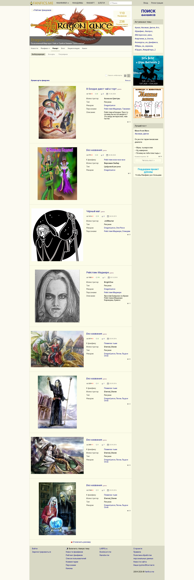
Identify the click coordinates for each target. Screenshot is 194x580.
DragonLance (109, 105)
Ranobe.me (104, 555)
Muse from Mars (142, 131)
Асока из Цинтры (112, 98)
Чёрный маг (93, 211)
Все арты (51, 54)
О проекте (137, 549)
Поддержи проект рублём (148, 170)
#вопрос (149, 31)
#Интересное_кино (143, 35)
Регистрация (157, 3)
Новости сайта (140, 562)
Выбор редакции (38, 54)
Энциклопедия (73, 48)
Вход (146, 3)
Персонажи (71, 565)
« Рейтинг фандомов (42, 10)
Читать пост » (148, 160)
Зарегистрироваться (41, 552)
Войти (34, 549)
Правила (137, 552)
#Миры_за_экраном (144, 46)
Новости (34, 48)
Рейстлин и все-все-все (114, 160)
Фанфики (44, 48)
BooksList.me (105, 552)
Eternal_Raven (110, 347)
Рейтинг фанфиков (74, 555)
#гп (157, 28)
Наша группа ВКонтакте (143, 565)
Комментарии (72, 562)
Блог (63, 48)
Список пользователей (76, 558)
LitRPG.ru (103, 549)
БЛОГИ (101, 3)
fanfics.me (149, 572)
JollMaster (109, 221)
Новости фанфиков (74, 552)
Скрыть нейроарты (115, 75)
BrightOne (108, 282)
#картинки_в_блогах (144, 39)
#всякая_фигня (148, 28)
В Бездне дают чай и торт (101, 88)
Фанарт (55, 48)
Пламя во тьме (110, 343)
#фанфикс (139, 31)
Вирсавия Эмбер (111, 163)
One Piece (120, 228)
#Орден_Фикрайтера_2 (145, 50)
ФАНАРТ (90, 3)
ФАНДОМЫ (77, 3)
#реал (137, 28)
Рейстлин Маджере (112, 109)
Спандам (126, 231)
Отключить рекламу (81, 542)
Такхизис (126, 109)
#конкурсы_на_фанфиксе (146, 42)
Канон (84, 48)
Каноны (69, 568)
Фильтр (128, 80)
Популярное (63, 54)
